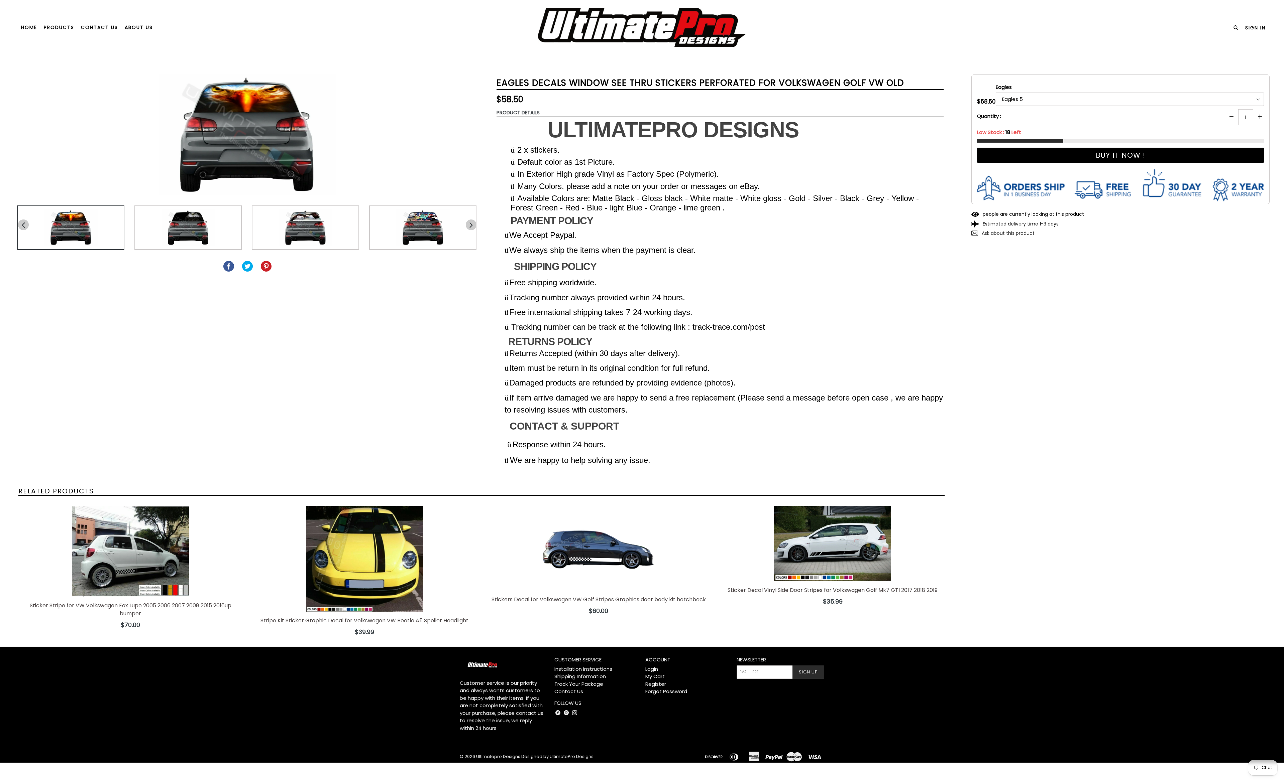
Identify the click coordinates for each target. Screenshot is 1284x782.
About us (139, 27)
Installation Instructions (583, 668)
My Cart (655, 676)
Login (651, 668)
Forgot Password (666, 691)
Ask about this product (1007, 233)
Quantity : (989, 116)
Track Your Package (578, 683)
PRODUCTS (59, 27)
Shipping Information (580, 676)
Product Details (518, 112)
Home (29, 27)
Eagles (1004, 87)
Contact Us (568, 691)
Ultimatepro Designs (498, 756)
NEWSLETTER (751, 660)
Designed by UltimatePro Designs (557, 756)
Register (655, 683)
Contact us (99, 27)
